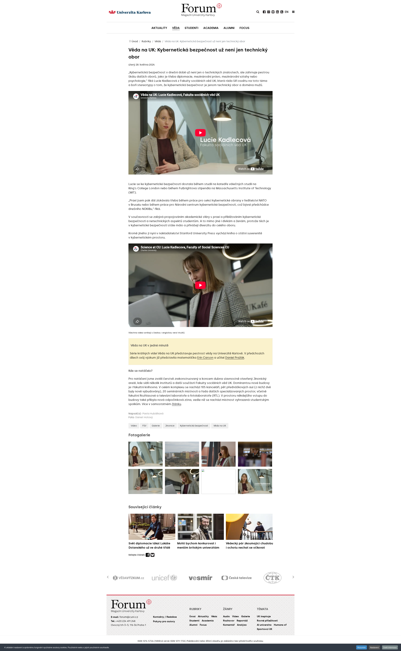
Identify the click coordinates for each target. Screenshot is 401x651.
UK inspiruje (264, 616)
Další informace (390, 647)
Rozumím (361, 647)
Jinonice (169, 425)
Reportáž (242, 620)
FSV (144, 425)
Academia (208, 620)
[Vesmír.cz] (164, 578)
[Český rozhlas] (273, 578)
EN (286, 12)
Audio (226, 616)
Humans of (280, 624)
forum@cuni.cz (129, 617)
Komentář (229, 624)
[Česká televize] (200, 578)
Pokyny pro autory (164, 621)
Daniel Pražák (234, 357)
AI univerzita (264, 624)
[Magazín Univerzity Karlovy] (201, 10)
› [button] (293, 575)
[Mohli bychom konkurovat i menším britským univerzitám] (200, 527)
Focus (203, 624)
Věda (214, 616)
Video (134, 425)
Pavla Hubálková (152, 413)
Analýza (242, 624)
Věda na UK (220, 425)
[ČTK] (237, 578)
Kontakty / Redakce (165, 617)
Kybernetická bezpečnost (194, 425)
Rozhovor (228, 620)
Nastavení (374, 647)
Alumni (193, 624)
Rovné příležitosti (267, 620)
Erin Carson (205, 357)
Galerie (156, 425)
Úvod (192, 616)
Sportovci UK (264, 629)
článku (176, 404)
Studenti (194, 620)
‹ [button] (108, 575)
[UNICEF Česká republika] (128, 578)
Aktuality (203, 616)
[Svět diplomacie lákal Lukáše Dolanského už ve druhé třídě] (152, 527)
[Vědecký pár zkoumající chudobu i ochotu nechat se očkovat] (249, 527)
